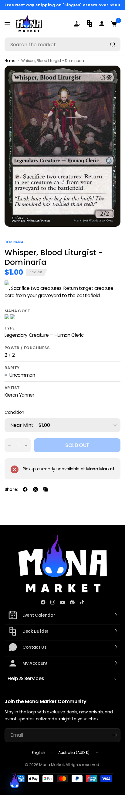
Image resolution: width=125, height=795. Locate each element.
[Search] (112, 44)
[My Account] (102, 23)
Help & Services (26, 678)
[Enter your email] (114, 735)
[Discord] (72, 602)
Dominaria (14, 242)
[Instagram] (53, 602)
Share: (11, 489)
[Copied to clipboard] (45, 489)
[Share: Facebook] (25, 489)
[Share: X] (35, 489)
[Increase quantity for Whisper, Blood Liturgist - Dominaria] (26, 446)
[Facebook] (43, 602)
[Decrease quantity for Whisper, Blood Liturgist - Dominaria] (9, 446)
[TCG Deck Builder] (90, 23)
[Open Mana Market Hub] (14, 780)
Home (10, 61)
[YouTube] (62, 602)
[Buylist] (78, 23)
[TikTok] (82, 602)
